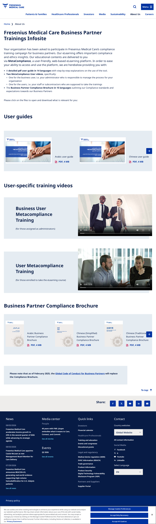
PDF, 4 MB (64, 161)
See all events (47, 456)
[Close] (152, 514)
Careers (149, 14)
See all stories (48, 439)
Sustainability (118, 14)
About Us (135, 14)
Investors (89, 14)
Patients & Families (36, 14)
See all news (11, 488)
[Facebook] (113, 403)
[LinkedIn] (139, 403)
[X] (121, 403)
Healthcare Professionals (65, 14)
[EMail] (147, 403)
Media (102, 14)
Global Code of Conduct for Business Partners (80, 373)
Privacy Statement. (14, 521)
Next (149, 151)
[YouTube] (130, 403)
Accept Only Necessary (119, 515)
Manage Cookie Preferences (119, 509)
